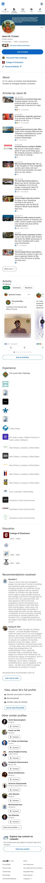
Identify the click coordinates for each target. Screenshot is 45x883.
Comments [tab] (17, 288)
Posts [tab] (6, 288)
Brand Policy (6, 875)
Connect (16, 726)
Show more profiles (10, 827)
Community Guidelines (9, 878)
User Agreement (28, 864)
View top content (22, 849)
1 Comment (14, 344)
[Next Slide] (42, 321)
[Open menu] (42, 28)
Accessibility (6, 864)
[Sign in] (41, 4)
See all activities (22, 357)
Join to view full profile (15, 708)
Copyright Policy (28, 871)
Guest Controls (28, 875)
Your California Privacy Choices (32, 868)
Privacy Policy (7, 868)
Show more (8, 269)
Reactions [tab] (28, 288)
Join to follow (22, 52)
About (25, 861)
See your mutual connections (20, 45)
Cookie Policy (7, 871)
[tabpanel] (22, 321)
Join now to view (12, 678)
